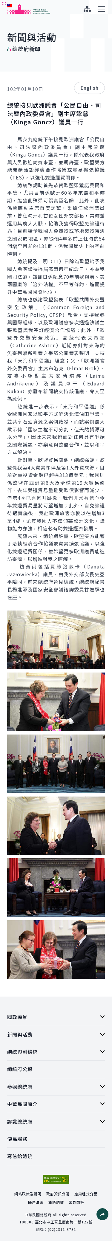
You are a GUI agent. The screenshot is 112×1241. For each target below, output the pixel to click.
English (89, 87)
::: (4, 3)
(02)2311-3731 (62, 1229)
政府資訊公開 (58, 1193)
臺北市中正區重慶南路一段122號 (64, 1221)
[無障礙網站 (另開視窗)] (56, 1179)
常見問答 (76, 1202)
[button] (102, 1214)
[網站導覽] (87, 9)
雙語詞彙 (56, 1202)
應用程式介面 (86, 1193)
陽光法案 (36, 1202)
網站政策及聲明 (28, 1193)
